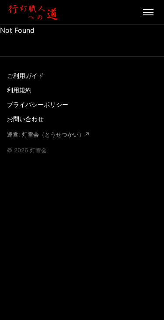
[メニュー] (148, 12)
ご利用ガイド (25, 75)
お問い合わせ (25, 119)
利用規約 (19, 90)
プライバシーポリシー (37, 104)
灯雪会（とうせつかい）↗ (56, 134)
